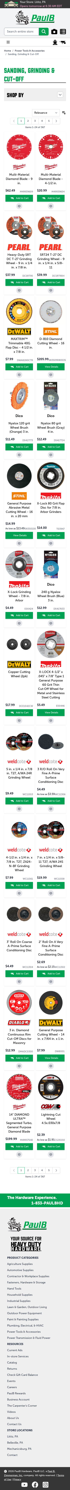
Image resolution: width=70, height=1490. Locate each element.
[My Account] (55, 42)
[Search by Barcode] (54, 31)
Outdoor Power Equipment (24, 1313)
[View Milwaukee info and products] (19, 167)
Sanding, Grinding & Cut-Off (23, 54)
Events (11, 1381)
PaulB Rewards (16, 1393)
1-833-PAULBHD (47, 1203)
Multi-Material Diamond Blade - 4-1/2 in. (51, 179)
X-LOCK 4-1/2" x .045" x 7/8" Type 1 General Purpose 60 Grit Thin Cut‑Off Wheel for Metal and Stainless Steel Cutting (51, 684)
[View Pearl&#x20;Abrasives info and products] (19, 247)
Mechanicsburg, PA (19, 1448)
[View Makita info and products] (51, 496)
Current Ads (14, 1350)
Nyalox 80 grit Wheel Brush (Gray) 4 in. (51, 427)
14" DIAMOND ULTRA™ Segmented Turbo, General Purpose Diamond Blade (19, 1123)
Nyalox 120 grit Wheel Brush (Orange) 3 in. (19, 427)
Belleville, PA (15, 1442)
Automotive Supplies (20, 1270)
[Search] (44, 31)
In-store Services (18, 1356)
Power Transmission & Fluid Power (28, 1338)
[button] (35, 94)
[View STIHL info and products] (51, 331)
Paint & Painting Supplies (23, 1319)
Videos (11, 1411)
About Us (13, 1418)
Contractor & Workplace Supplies (28, 1276)
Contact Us (14, 1424)
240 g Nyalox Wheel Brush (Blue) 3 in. (50, 596)
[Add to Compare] (19, 206)
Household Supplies (19, 1294)
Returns (12, 1368)
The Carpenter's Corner (22, 1405)
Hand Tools (14, 1288)
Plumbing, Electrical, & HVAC (25, 1325)
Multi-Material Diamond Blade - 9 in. (19, 179)
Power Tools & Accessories (30, 50)
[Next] (56, 121)
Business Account (18, 1399)
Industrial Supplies (18, 1301)
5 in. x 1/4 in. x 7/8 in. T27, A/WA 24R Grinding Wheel (19, 773)
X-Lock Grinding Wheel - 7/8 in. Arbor (19, 596)
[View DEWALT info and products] (19, 331)
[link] (14, 121)
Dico (19, 416)
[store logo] (35, 17)
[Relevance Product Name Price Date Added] (46, 112)
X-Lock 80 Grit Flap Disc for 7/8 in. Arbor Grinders (51, 508)
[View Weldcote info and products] (19, 761)
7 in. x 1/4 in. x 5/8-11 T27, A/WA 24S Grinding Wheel (51, 862)
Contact (12, 1455)
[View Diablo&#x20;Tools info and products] (19, 1023)
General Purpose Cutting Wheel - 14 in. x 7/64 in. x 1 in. (50, 1034)
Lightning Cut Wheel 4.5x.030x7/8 (50, 1119)
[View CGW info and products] (51, 1107)
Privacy (17, 1479)
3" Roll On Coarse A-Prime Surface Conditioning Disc (19, 946)
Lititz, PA (12, 1436)
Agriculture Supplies (20, 1264)
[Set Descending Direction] (64, 113)
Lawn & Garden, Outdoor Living (27, 1307)
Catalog (12, 1362)
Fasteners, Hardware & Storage (26, 1282)
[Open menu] (8, 42)
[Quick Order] (63, 31)
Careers (12, 1387)
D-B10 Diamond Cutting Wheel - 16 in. (50, 343)
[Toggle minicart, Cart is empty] (62, 42)
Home (7, 50)
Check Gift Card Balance (22, 1375)
